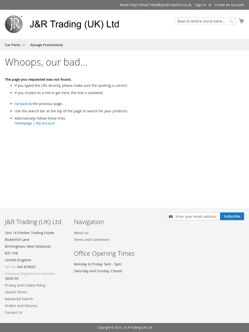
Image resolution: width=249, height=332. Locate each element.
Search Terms (16, 292)
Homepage (23, 123)
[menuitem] (13, 45)
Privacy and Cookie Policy (25, 285)
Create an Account (229, 4)
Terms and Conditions (92, 239)
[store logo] (64, 24)
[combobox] (205, 21)
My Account (45, 123)
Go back (21, 103)
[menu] (124, 45)
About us (81, 232)
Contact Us (13, 312)
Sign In (200, 4)
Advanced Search (19, 299)
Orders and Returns (21, 305)
